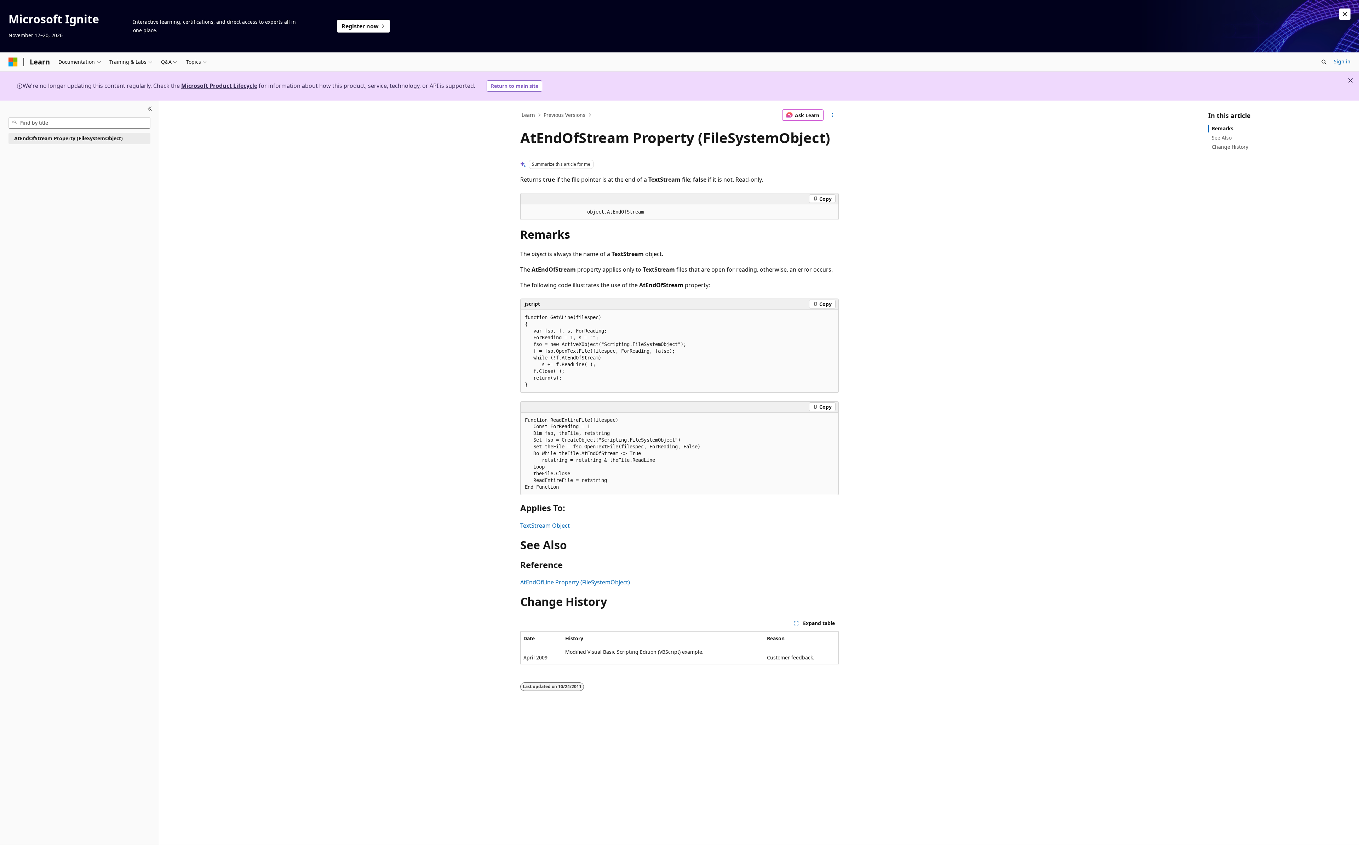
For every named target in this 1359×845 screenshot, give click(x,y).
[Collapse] (150, 109)
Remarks (1222, 128)
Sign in (1342, 61)
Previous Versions (564, 115)
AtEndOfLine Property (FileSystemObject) (575, 582)
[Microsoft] (13, 62)
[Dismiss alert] (1345, 14)
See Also (1222, 137)
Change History (1230, 146)
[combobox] (79, 123)
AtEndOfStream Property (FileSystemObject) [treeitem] (68, 138)
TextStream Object (545, 525)
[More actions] (832, 115)
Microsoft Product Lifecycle (219, 86)
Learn (528, 115)
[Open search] (1324, 62)
